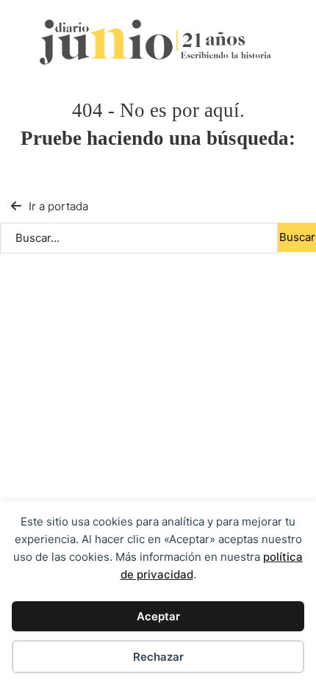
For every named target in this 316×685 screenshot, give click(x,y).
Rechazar (158, 657)
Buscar (297, 237)
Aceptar (158, 616)
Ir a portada (58, 206)
